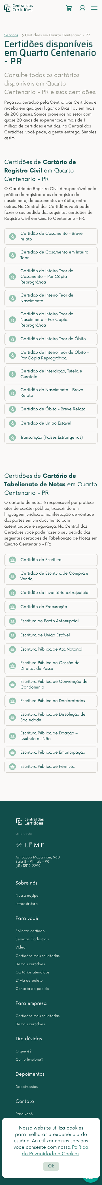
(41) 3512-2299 (28, 866)
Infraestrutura (27, 904)
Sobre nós (26, 883)
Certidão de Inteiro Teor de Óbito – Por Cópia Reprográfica (54, 355)
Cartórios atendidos (32, 972)
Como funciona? (29, 1060)
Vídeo (21, 947)
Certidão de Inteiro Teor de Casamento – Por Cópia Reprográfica (46, 276)
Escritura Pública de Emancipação (52, 752)
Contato (25, 1101)
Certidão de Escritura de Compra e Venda (54, 576)
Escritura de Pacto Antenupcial (49, 621)
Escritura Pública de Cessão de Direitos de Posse (50, 665)
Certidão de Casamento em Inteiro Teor (54, 255)
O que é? (23, 1051)
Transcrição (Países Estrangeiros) (51, 437)
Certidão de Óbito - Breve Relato (53, 409)
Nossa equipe (27, 896)
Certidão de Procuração (43, 606)
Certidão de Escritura (40, 559)
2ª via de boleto (29, 981)
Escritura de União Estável (45, 635)
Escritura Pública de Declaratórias (52, 700)
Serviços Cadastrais (32, 939)
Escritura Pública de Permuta (47, 766)
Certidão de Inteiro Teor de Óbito (53, 338)
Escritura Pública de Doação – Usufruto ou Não (49, 736)
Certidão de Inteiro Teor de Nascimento (46, 298)
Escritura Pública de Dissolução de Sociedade (53, 717)
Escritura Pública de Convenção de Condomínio (54, 684)
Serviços (11, 35)
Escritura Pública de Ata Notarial (51, 649)
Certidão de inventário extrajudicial (55, 592)
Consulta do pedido (32, 989)
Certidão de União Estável (45, 423)
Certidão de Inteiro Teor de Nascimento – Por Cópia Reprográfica (46, 320)
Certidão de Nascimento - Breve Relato (51, 392)
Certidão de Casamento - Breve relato (51, 236)
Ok (51, 1166)
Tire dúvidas (29, 1039)
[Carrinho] (68, 8)
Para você (27, 918)
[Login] (82, 8)
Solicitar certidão (30, 931)
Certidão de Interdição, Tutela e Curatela (51, 374)
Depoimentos (30, 1074)
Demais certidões (30, 964)
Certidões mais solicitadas (38, 956)
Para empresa (31, 1003)
